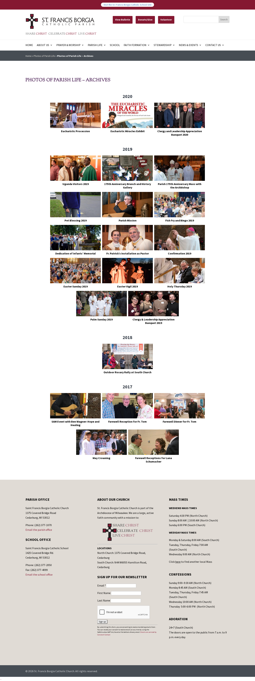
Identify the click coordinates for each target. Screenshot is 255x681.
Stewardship (163, 45)
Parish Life (95, 45)
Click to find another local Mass (190, 561)
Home (29, 45)
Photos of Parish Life (44, 55)
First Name (104, 593)
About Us (43, 45)
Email (101, 585)
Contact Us (213, 45)
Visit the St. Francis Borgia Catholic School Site (128, 4)
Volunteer (166, 19)
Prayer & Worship (68, 45)
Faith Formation (135, 45)
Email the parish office (39, 529)
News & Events (188, 45)
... (1, 678)
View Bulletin (122, 19)
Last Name (104, 600)
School (115, 45)
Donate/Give (145, 19)
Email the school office (39, 574)
